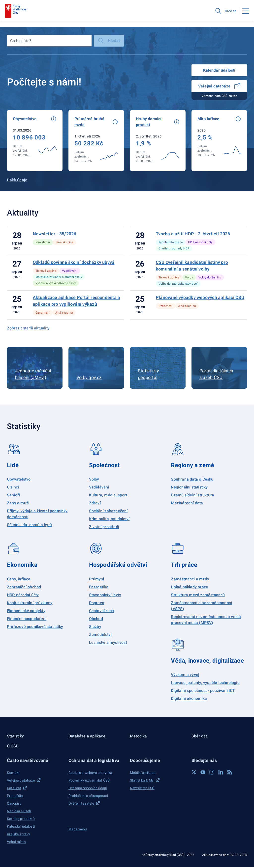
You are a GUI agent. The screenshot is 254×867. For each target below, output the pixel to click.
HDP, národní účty (23, 595)
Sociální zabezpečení (108, 511)
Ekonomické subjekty (26, 610)
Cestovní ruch (101, 610)
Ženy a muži (18, 503)
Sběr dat (199, 736)
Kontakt (13, 773)
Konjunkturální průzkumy (30, 602)
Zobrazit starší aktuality (28, 328)
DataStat (14, 788)
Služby (95, 626)
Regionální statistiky (189, 487)
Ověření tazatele (81, 803)
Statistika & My (142, 780)
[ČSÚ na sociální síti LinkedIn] (220, 772)
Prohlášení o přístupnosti (88, 796)
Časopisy (14, 803)
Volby (94, 479)
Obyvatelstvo (19, 479)
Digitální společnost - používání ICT (203, 690)
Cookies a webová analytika (90, 773)
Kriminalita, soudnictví (109, 518)
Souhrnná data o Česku (192, 479)
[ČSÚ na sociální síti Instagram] (211, 772)
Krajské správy (18, 834)
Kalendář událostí (219, 70)
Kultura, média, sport (108, 495)
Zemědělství (100, 634)
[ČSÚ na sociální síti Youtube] (202, 772)
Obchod (96, 618)
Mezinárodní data (187, 503)
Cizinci (13, 487)
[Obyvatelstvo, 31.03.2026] (35, 140)
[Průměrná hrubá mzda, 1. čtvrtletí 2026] (96, 140)
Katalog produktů (21, 819)
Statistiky (15, 736)
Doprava (96, 602)
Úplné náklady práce (189, 587)
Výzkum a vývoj (185, 674)
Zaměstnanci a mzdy (190, 579)
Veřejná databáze (214, 86)
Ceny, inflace (19, 579)
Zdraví (95, 503)
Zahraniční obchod (24, 587)
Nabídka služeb (19, 811)
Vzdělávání (99, 487)
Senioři (13, 495)
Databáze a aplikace (86, 736)
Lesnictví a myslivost (108, 642)
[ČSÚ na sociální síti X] (193, 772)
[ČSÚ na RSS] (229, 772)
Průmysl (96, 579)
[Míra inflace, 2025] (219, 140)
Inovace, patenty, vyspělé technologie (205, 682)
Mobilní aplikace (142, 773)
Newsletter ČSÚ (142, 788)
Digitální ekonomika (189, 698)
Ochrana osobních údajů (87, 788)
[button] (54, 119)
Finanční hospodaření (26, 618)
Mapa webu (77, 829)
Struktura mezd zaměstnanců (198, 595)
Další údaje (17, 180)
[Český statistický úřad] (16, 11)
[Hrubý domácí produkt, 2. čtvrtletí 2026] (158, 140)
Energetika (99, 587)
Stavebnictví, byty (105, 595)
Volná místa (16, 842)
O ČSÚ (12, 746)
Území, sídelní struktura (192, 495)
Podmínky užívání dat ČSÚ (89, 780)
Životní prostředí (104, 526)
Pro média (15, 796)
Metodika (138, 736)
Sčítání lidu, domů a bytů (29, 524)
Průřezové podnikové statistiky (35, 626)
